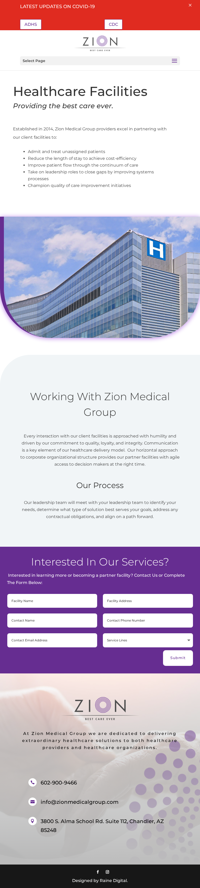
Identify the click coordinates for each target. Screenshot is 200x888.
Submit (178, 657)
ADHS (30, 24)
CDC (113, 24)
